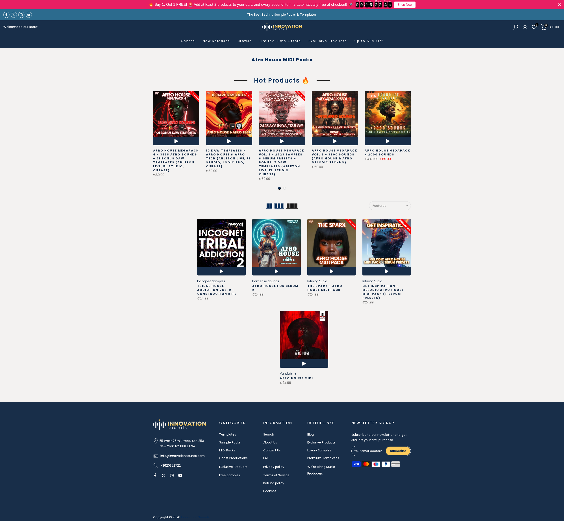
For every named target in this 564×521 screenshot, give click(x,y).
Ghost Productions (233, 458)
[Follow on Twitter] (14, 15)
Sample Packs (230, 442)
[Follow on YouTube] (29, 15)
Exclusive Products (328, 41)
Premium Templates (323, 458)
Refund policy (273, 483)
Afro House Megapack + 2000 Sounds (387, 152)
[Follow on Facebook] (6, 15)
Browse (245, 41)
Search (268, 434)
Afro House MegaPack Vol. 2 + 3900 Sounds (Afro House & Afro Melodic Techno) (334, 156)
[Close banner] (559, 4)
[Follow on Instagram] (21, 15)
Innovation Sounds (195, 517)
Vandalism (288, 373)
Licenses (269, 491)
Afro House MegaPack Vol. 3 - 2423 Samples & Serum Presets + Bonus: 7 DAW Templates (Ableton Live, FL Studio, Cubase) (281, 162)
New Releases (216, 41)
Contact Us (272, 450)
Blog (310, 434)
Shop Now (404, 4)
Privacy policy (273, 467)
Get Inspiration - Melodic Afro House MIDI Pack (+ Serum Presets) (383, 292)
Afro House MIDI (296, 378)
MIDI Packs (227, 450)
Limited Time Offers (280, 41)
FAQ (266, 458)
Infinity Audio (317, 281)
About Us (270, 442)
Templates (227, 434)
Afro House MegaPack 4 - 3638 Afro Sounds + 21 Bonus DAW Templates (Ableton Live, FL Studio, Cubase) (176, 160)
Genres (188, 41)
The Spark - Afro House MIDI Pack (324, 288)
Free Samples (229, 475)
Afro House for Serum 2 (275, 288)
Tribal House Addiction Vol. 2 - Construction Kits (217, 290)
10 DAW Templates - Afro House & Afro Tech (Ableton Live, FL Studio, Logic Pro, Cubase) (228, 158)
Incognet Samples (211, 281)
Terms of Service (276, 475)
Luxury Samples (319, 450)
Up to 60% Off (368, 41)
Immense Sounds (265, 281)
